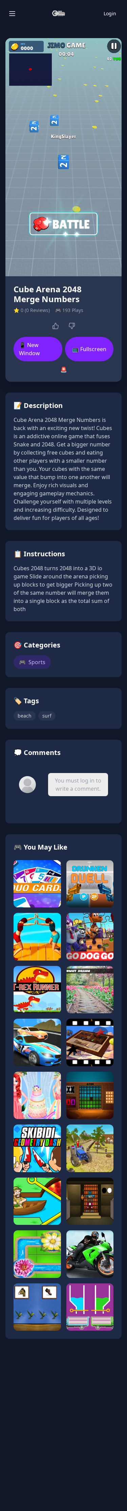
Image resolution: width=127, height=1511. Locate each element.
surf (46, 715)
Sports (32, 662)
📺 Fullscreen (89, 349)
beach (24, 715)
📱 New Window (29, 349)
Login (110, 13)
